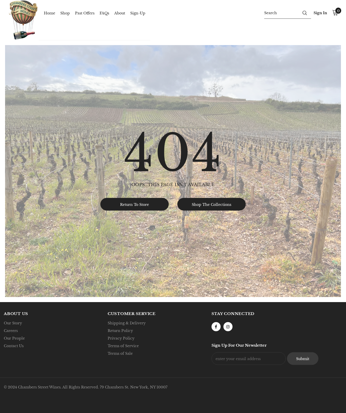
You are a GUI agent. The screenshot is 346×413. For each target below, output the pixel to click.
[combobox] (281, 12)
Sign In (320, 13)
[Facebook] (216, 326)
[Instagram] (228, 326)
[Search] (304, 12)
